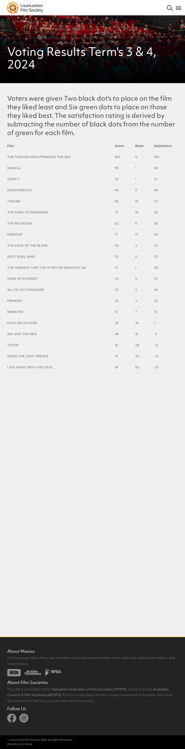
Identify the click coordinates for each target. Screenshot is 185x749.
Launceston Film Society (25, 739)
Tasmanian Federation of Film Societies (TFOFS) (88, 689)
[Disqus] (92, 434)
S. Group (27, 744)
